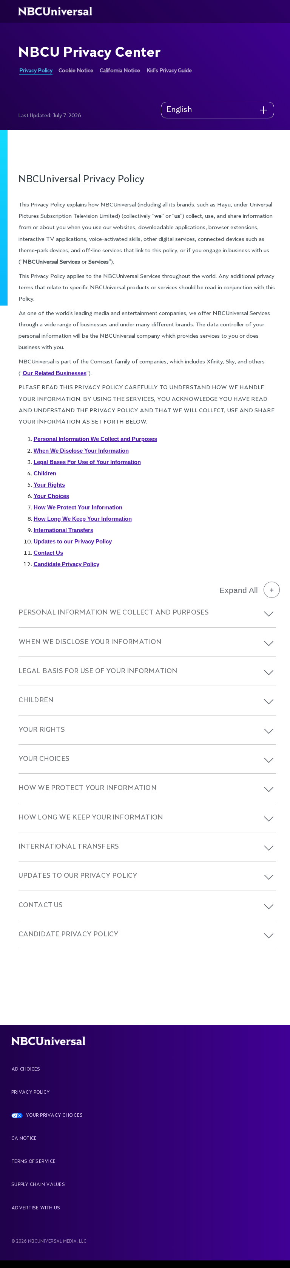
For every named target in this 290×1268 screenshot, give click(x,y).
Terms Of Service (33, 1161)
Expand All (238, 590)
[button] (269, 614)
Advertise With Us (35, 1208)
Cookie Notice (76, 70)
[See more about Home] (59, 11)
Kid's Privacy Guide (169, 70)
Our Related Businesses (54, 373)
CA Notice (24, 1138)
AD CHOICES (25, 1069)
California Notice (120, 70)
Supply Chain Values (38, 1185)
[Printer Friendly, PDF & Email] (245, 153)
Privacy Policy (35, 70)
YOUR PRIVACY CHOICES (54, 1115)
